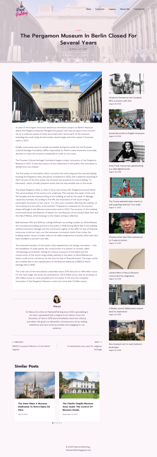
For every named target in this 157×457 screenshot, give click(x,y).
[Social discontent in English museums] (127, 119)
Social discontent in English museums (127, 133)
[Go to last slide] (19, 396)
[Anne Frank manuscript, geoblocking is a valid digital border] (127, 152)
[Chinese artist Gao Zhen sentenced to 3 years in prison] (127, 223)
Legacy (112, 9)
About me (125, 9)
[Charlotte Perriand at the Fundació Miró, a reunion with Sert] (127, 84)
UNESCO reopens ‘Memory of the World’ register (31, 346)
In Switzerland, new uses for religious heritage (84, 346)
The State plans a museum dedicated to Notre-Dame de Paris (34, 407)
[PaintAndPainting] (21, 9)
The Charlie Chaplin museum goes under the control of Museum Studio (78, 407)
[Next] (95, 396)
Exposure (99, 9)
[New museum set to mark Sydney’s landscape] (127, 330)
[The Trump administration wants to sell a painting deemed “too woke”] (127, 187)
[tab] (52, 422)
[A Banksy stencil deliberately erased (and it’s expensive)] (127, 294)
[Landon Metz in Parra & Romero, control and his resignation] (127, 259)
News (88, 9)
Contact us (139, 9)
